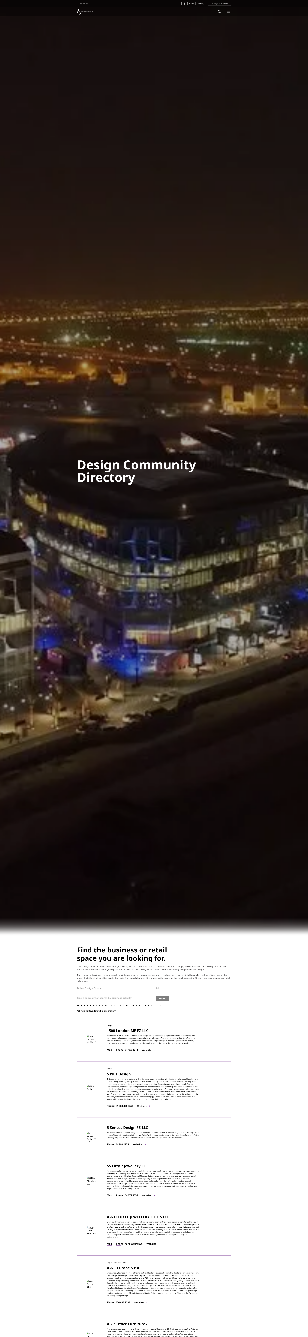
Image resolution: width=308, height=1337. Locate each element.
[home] (85, 12)
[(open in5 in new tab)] (184, 3)
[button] (83, 3)
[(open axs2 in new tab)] (191, 3)
